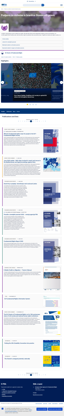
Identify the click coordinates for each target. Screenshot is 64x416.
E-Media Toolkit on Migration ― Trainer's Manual (18, 270)
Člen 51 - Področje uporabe (17, 57)
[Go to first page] (19, 121)
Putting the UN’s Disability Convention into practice (19, 343)
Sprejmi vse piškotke (42, 409)
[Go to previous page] (21, 121)
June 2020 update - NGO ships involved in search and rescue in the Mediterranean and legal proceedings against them (22, 161)
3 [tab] (33, 104)
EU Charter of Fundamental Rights (13, 53)
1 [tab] (27, 104)
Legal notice (45, 403)
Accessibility (61, 403)
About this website (39, 403)
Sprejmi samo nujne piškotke (55, 409)
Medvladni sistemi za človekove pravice (11, 45)
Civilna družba (5, 39)
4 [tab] (36, 104)
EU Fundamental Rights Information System (17, 299)
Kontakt (34, 392)
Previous (2, 82)
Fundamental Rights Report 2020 (13, 241)
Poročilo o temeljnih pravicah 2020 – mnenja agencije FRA (21, 214)
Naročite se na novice (7, 396)
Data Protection (55, 403)
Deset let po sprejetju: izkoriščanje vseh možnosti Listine (20, 183)
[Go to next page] (43, 121)
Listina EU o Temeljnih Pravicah (9, 391)
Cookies (49, 403)
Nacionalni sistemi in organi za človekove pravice (13, 48)
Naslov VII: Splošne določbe (6, 57)
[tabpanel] (32, 83)
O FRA (3, 389)
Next (61, 82)
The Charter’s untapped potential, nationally (17, 359)
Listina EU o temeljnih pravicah (9, 42)
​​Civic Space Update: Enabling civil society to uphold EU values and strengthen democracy (30, 96)
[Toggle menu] (61, 5)
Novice (3, 394)
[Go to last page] (45, 121)
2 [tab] (30, 104)
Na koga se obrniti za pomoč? (9, 392)
